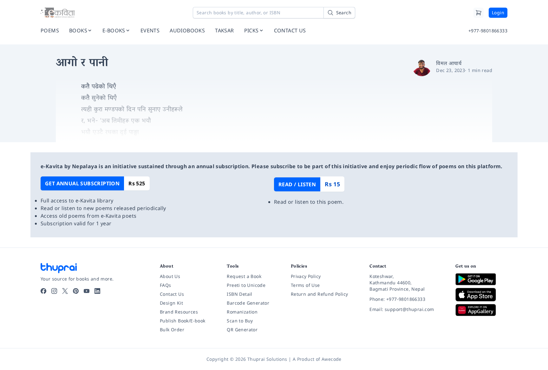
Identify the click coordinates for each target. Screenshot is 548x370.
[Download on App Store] (481, 294)
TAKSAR (224, 30)
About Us (170, 276)
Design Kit (171, 303)
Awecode (332, 359)
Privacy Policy (306, 276)
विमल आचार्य (448, 63)
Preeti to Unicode (246, 285)
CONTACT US (290, 30)
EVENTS (150, 30)
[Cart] (478, 13)
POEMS (50, 30)
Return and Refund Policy (319, 294)
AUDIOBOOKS (187, 30)
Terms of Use (305, 285)
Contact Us (172, 294)
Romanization (242, 312)
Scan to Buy (240, 321)
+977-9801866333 (487, 31)
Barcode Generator (248, 303)
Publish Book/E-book (183, 321)
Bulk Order (172, 330)
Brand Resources (179, 312)
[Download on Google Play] (481, 279)
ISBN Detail (239, 294)
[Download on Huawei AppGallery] (481, 310)
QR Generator (242, 330)
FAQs (165, 285)
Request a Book (244, 276)
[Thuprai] (58, 13)
